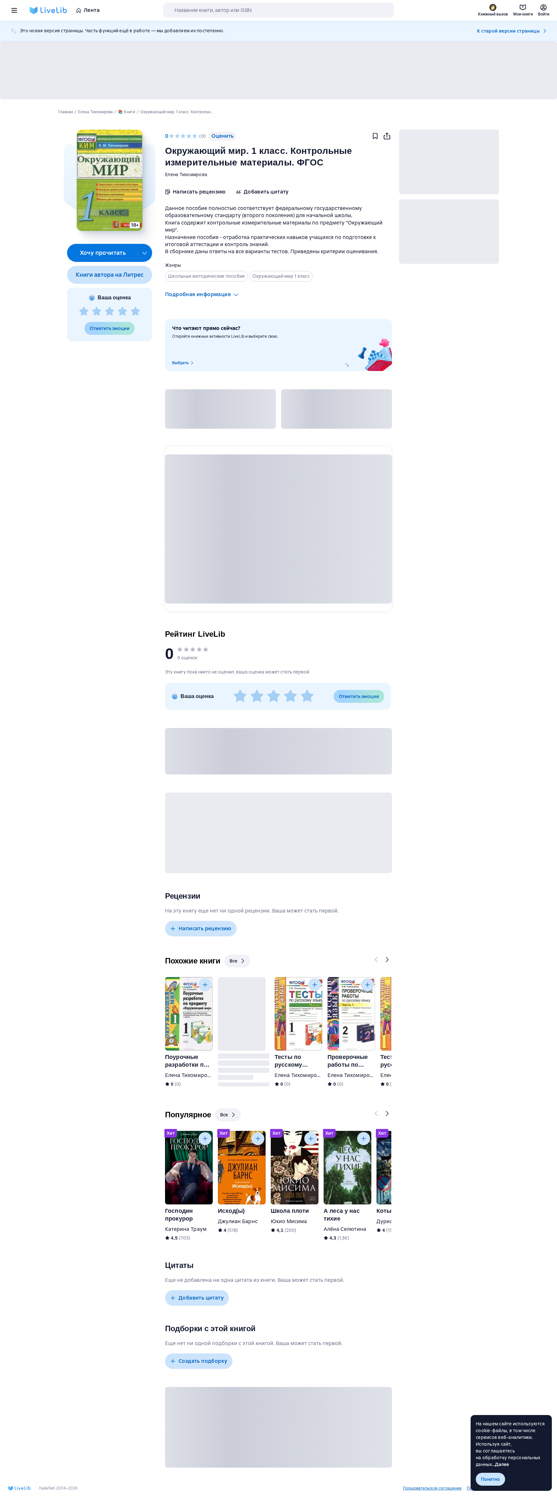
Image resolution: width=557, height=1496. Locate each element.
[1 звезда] (84, 311)
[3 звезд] (109, 311)
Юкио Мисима (289, 1221)
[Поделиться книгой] (387, 136)
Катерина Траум (186, 1229)
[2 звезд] (97, 311)
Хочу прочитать (103, 252)
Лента (92, 10)
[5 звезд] (135, 311)
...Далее (500, 1464)
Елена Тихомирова (186, 174)
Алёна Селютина (345, 1229)
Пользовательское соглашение (432, 1488)
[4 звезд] (122, 311)
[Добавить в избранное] (375, 136)
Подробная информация (198, 294)
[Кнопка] (376, 959)
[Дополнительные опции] (144, 253)
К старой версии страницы (508, 31)
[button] (109, 180)
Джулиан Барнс (238, 1221)
